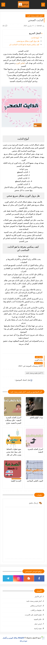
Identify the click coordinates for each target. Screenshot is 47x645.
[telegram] (8, 578)
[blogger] (29, 578)
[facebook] (39, 578)
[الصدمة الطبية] (12, 469)
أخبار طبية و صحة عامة (34, 16)
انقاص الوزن (20, 63)
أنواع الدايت (35, 37)
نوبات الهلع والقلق (36, 417)
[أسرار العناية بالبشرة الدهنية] (34, 438)
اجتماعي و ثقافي (36, 605)
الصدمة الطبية (16, 481)
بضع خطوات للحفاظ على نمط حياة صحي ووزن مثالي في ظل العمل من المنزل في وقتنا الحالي (13, 454)
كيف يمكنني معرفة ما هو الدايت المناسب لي (24, 44)
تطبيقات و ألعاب (36, 610)
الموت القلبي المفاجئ (35, 481)
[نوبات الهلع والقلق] (34, 406)
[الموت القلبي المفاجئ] (34, 469)
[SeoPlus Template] (42, 637)
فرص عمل (38, 624)
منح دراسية (38, 628)
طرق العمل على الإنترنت (33, 615)
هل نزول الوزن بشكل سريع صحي (28, 41)
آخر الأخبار (38, 596)
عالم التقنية (38, 619)
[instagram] (18, 578)
